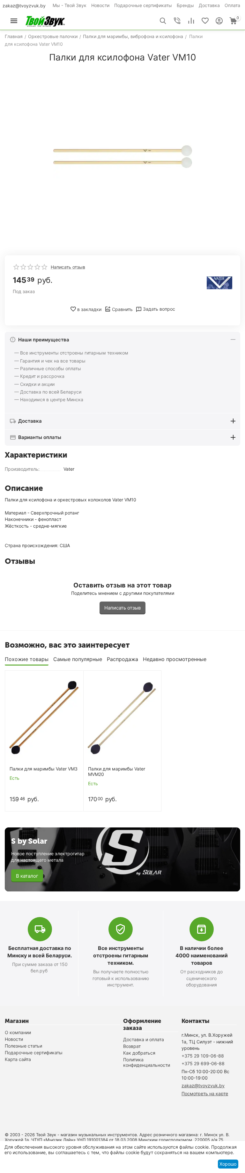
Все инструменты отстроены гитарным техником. (120, 955)
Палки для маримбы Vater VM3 (44, 768)
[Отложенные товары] (205, 21)
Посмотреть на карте (205, 1093)
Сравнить (122, 309)
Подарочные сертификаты (143, 5)
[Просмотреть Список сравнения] (191, 21)
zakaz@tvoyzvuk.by (24, 5)
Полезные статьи (23, 1046)
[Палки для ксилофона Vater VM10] (122, 157)
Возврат (132, 1046)
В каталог (27, 876)
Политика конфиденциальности (146, 1062)
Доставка (209, 5)
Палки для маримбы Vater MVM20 (116, 771)
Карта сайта (18, 1059)
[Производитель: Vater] (219, 282)
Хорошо (227, 1164)
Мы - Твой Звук (69, 5)
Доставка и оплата (143, 1039)
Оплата (232, 5)
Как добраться (139, 1053)
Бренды (185, 5)
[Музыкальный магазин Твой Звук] (45, 20)
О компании (18, 1032)
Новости (100, 5)
